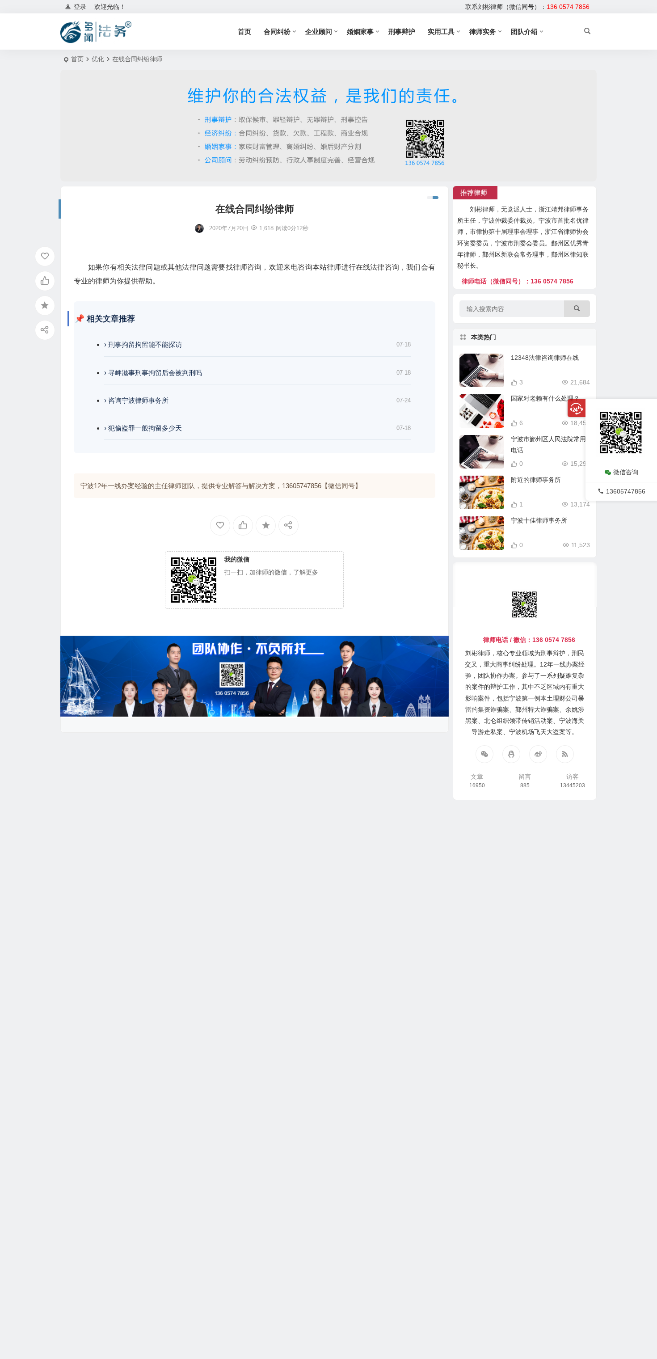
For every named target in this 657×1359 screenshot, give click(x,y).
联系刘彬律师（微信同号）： (527, 6)
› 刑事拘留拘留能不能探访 (143, 344)
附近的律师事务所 (536, 479)
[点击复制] (511, 754)
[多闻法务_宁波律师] (95, 32)
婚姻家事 (360, 31)
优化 (98, 59)
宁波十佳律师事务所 (539, 520)
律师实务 (482, 31)
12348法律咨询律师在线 (545, 357)
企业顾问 (318, 31)
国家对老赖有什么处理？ (545, 398)
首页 (244, 31)
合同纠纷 (277, 31)
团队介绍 (524, 31)
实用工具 (441, 31)
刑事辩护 (401, 31)
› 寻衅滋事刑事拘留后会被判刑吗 (153, 372)
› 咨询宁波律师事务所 (136, 400)
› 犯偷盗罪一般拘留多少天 (143, 428)
